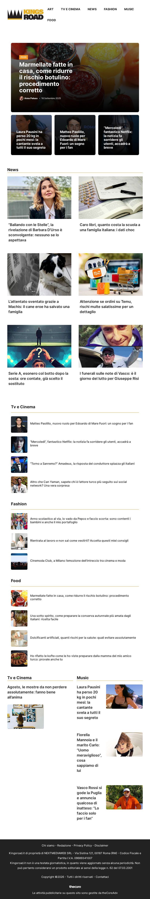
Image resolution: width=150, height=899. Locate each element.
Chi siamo (48, 845)
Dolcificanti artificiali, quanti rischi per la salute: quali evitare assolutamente (83, 637)
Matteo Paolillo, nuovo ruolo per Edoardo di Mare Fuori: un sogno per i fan (73, 139)
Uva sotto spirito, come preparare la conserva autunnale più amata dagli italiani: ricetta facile (80, 617)
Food (51, 20)
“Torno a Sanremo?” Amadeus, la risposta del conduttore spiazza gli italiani (82, 463)
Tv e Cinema (70, 9)
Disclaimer (101, 845)
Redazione (64, 845)
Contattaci (102, 877)
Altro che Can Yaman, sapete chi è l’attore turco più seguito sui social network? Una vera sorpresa (78, 483)
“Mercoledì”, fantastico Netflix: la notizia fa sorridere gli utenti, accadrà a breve (118, 137)
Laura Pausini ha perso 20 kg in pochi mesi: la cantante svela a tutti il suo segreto (31, 139)
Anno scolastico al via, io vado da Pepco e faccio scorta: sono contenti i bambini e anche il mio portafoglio (80, 520)
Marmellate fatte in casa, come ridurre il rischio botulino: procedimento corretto (46, 77)
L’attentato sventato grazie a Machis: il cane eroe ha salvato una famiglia (39, 306)
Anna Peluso (31, 98)
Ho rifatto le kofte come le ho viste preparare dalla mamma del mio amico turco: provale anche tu (80, 657)
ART (50, 9)
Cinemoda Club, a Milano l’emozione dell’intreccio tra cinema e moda (77, 560)
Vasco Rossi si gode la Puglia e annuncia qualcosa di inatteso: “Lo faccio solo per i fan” (89, 803)
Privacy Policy (83, 845)
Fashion (110, 9)
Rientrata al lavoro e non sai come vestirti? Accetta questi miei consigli (79, 540)
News (92, 9)
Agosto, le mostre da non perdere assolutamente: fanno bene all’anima (37, 692)
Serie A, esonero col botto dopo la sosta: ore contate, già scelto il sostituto (38, 378)
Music (129, 9)
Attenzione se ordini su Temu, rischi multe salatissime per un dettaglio (106, 306)
